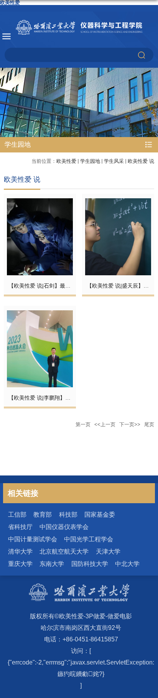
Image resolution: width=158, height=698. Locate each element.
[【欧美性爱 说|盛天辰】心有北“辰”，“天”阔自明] (118, 203)
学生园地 (90, 161)
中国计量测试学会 (32, 539)
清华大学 (20, 551)
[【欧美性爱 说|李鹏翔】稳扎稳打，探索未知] (40, 315)
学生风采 (114, 161)
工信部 (17, 514)
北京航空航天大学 (64, 551)
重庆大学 (20, 564)
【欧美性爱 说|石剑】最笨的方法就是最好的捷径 (66, 286)
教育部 (42, 514)
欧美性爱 (66, 161)
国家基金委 (99, 514)
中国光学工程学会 (88, 539)
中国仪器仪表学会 (64, 527)
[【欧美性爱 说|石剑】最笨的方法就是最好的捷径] (40, 203)
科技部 (68, 514)
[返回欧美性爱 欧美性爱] (79, 27)
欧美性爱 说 (141, 161)
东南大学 (52, 564)
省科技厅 (20, 527)
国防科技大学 (89, 564)
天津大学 (108, 551)
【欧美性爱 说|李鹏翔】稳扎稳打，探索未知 (61, 398)
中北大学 (127, 564)
